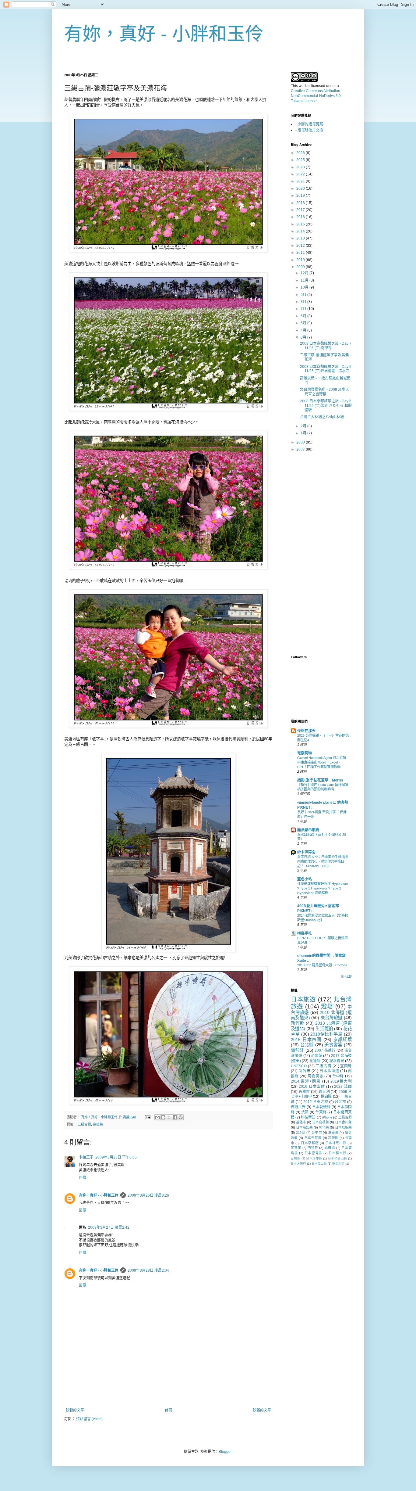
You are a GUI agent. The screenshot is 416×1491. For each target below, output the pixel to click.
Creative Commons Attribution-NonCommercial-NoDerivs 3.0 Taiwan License (316, 96)
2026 (301, 153)
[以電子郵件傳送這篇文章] (157, 1117)
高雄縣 (98, 1124)
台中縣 (338, 1076)
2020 (301, 188)
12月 (305, 273)
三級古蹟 (84, 1124)
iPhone (327, 1117)
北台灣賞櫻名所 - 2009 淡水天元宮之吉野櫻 (324, 391)
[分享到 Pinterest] (181, 1117)
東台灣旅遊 (332, 1017)
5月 (304, 323)
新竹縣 (297, 1023)
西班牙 (313, 1148)
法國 (305, 1112)
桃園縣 (326, 1096)
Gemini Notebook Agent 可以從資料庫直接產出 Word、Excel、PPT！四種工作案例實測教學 (321, 762)
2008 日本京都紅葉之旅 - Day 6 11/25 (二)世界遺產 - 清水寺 (325, 369)
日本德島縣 (313, 1153)
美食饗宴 (333, 1044)
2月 (304, 426)
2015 (301, 224)
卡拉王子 (86, 1157)
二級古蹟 (345, 1117)
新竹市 (305, 1071)
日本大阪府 (298, 1163)
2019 (301, 195)
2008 (301, 442)
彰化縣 (324, 1127)
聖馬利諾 (338, 1163)
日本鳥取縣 (343, 1127)
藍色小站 (304, 879)
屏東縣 (333, 1132)
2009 (301, 267)
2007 (301, 449)
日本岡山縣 (319, 1163)
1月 (304, 433)
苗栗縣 (316, 1056)
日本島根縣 (320, 1122)
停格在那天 (306, 731)
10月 (305, 287)
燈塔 (327, 1006)
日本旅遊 (303, 999)
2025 (301, 160)
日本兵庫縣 (314, 1158)
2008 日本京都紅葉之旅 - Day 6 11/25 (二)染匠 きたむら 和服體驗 (326, 405)
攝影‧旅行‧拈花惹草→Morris (320, 780)
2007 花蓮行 (325, 1050)
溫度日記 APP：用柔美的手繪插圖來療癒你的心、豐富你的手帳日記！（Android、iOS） (322, 861)
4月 (304, 330)
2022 (301, 174)
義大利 (324, 1092)
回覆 (82, 1178)
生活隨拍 (324, 1028)
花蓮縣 (315, 1061)
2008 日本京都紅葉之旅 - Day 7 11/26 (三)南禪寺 (325, 345)
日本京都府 (310, 1143)
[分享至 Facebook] (175, 1117)
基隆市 (301, 1122)
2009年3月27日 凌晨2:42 (108, 1227)
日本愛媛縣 (321, 1107)
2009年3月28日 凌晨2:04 (148, 1270)
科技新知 (308, 1117)
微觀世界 (298, 1107)
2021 (301, 181)
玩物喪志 (315, 1076)
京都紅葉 (342, 1039)
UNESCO (299, 1066)
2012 (301, 245)
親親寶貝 (336, 1061)
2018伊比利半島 (326, 1034)
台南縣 (295, 1158)
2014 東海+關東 (306, 1081)
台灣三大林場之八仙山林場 (322, 417)
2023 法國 (343, 1086)
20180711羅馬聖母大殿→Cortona (322, 965)
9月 (304, 295)
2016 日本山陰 (312, 1086)
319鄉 (300, 1132)
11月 (305, 280)
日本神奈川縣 (336, 1143)
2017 (301, 210)
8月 (304, 302)
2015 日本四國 (306, 1039)
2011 (301, 252)
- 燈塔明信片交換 (309, 130)
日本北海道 (329, 1071)
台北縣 (307, 1044)
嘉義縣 (330, 1148)
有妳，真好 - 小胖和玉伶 (163, 34)
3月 (304, 337)
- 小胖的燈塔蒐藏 (309, 124)
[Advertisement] (168, 1391)
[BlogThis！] (163, 1117)
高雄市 (304, 1092)
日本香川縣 (343, 1122)
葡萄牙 (297, 1050)
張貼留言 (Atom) (89, 1419)
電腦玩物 (304, 753)
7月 (304, 309)
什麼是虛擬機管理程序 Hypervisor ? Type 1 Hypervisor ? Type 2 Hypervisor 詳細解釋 (322, 888)
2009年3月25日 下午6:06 (116, 1157)
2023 (301, 167)
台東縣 (320, 1112)
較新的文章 (75, 1410)
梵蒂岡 (296, 1148)
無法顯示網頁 (308, 830)
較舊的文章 (262, 1410)
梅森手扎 (304, 933)
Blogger (225, 1452)
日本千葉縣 (313, 1138)
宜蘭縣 (346, 1066)
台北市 (340, 1102)
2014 (301, 231)
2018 (301, 203)
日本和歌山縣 (337, 1158)
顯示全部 (346, 976)
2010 (301, 260)
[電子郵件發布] (147, 1117)
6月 (304, 316)
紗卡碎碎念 (306, 852)
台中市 (317, 1132)
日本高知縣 (304, 1127)
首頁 (168, 1410)
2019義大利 (341, 1081)
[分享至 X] (169, 1117)
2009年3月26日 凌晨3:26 (148, 1195)
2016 (301, 217)
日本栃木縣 (337, 1153)
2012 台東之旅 (315, 1102)
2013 (301, 238)
